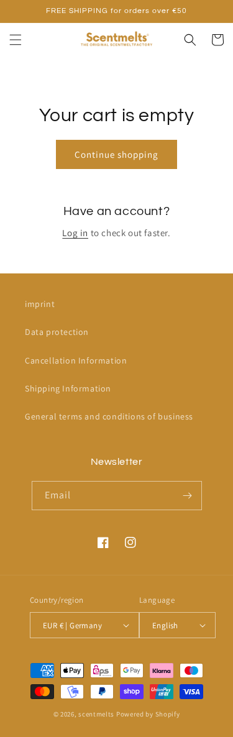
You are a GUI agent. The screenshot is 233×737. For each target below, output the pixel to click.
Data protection (57, 331)
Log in (75, 233)
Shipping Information (68, 388)
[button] (15, 39)
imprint (40, 303)
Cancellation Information (76, 360)
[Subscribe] (187, 495)
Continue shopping (116, 154)
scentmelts (96, 714)
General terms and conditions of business (109, 416)
